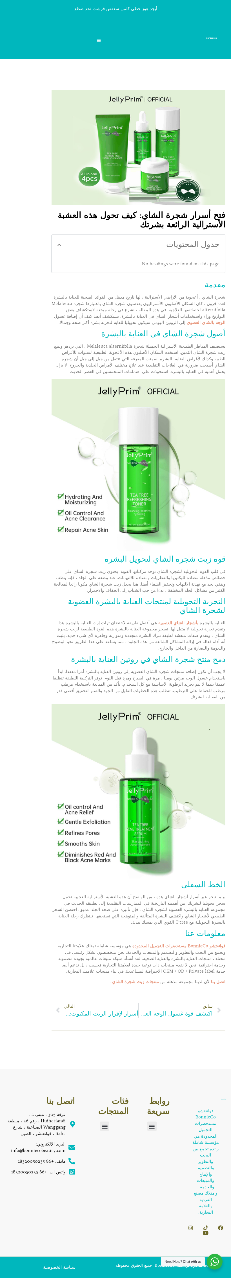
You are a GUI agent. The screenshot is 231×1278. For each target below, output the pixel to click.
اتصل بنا (218, 981)
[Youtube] (205, 1232)
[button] (59, 245)
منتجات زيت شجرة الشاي (135, 981)
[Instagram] (190, 1227)
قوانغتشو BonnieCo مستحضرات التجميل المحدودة (178, 945)
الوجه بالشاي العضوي (205, 322)
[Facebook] (220, 1227)
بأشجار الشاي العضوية (177, 622)
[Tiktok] (205, 1227)
